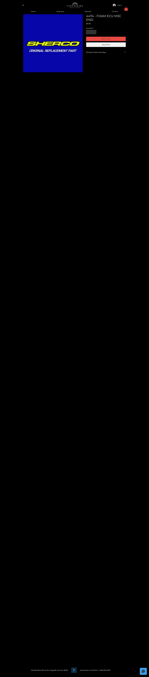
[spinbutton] (91, 32)
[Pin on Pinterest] (91, 60)
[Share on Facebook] (87, 60)
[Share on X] (100, 60)
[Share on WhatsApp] (96, 60)
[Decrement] (87, 32)
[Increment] (94, 32)
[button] (126, 8)
